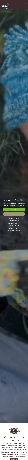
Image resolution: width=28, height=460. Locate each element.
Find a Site (14, 209)
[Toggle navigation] (25, 4)
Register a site (14, 214)
